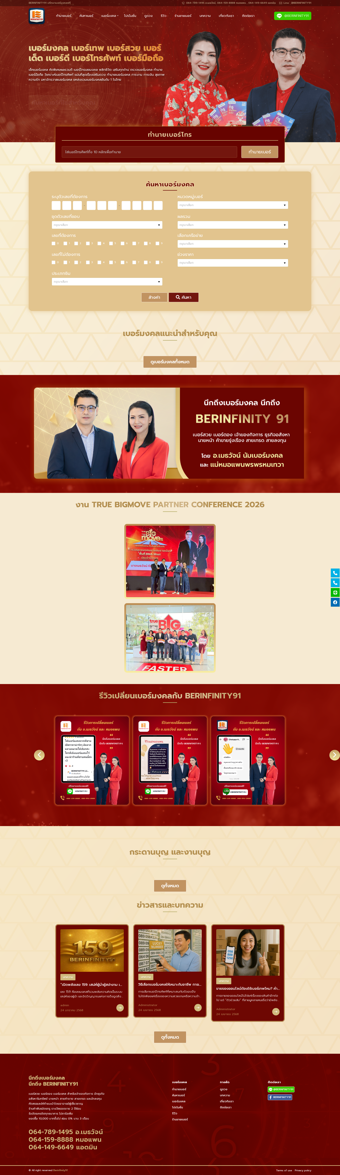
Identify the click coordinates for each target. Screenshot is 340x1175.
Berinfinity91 (60, 1170)
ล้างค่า (154, 297)
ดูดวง (148, 15)
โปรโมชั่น (130, 15)
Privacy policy (303, 1170)
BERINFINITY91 (281, 1097)
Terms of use (284, 1170)
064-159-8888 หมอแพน (65, 1139)
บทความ (205, 15)
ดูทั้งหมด (170, 885)
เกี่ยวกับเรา (226, 15)
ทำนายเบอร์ (63, 15)
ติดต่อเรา (248, 15)
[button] (146, 813)
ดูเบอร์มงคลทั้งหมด (170, 361)
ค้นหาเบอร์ (86, 15)
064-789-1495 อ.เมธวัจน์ (66, 1132)
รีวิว (163, 15)
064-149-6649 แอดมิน (63, 1147)
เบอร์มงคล (108, 15)
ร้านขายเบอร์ (183, 15)
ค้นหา (185, 297)
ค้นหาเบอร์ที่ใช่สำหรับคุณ (63, 103)
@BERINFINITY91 (296, 15)
